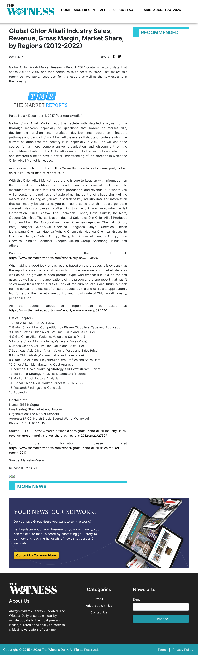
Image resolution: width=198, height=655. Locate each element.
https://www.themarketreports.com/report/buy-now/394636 (53, 258)
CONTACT (127, 10)
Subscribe (161, 619)
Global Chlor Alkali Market (30, 123)
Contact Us (98, 612)
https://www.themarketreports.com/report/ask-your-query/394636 (58, 310)
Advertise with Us (99, 605)
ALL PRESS (108, 10)
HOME (66, 10)
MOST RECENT (85, 10)
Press (99, 599)
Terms (162, 650)
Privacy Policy (182, 650)
